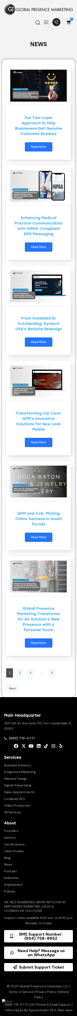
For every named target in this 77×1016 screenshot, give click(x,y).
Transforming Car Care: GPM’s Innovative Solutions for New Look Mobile (38, 421)
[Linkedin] (38, 746)
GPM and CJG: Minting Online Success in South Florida (38, 518)
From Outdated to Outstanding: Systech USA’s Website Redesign (38, 323)
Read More (38, 147)
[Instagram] (53, 746)
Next (12, 688)
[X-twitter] (24, 746)
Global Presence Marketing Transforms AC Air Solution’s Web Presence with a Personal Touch (38, 619)
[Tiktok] (46, 746)
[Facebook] (16, 746)
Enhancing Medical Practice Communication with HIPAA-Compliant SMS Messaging (38, 226)
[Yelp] (60, 746)
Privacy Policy (46, 992)
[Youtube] (31, 746)
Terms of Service (20, 992)
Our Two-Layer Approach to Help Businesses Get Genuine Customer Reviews (38, 125)
